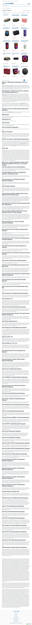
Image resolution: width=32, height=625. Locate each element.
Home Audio (22, 65)
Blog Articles (16, 614)
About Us (16, 613)
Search (28, 5)
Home (3, 8)
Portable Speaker (4, 14)
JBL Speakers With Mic (16, 65)
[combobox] (15, 5)
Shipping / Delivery (16, 618)
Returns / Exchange (16, 617)
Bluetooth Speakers (9, 14)
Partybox (13, 65)
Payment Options (16, 621)
